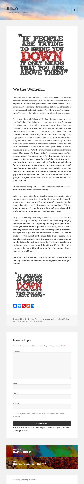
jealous (59, 319)
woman (22, 321)
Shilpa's (12, 8)
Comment (18, 351)
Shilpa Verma (34, 319)
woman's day (30, 321)
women (39, 321)
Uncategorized (48, 319)
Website (16, 403)
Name (16, 383)
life (64, 319)
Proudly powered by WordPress (25, 480)
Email (16, 393)
